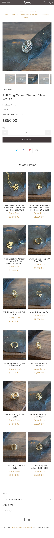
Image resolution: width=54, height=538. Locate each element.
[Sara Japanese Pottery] (27, 2)
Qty (4, 128)
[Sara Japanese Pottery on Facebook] (24, 519)
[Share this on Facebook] (23, 150)
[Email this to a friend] (36, 150)
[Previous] (5, 46)
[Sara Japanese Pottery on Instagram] (29, 519)
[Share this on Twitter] (16, 150)
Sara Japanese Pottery (21, 527)
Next (32, 12)
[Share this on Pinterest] (30, 150)
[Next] (49, 46)
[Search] (45, 2)
